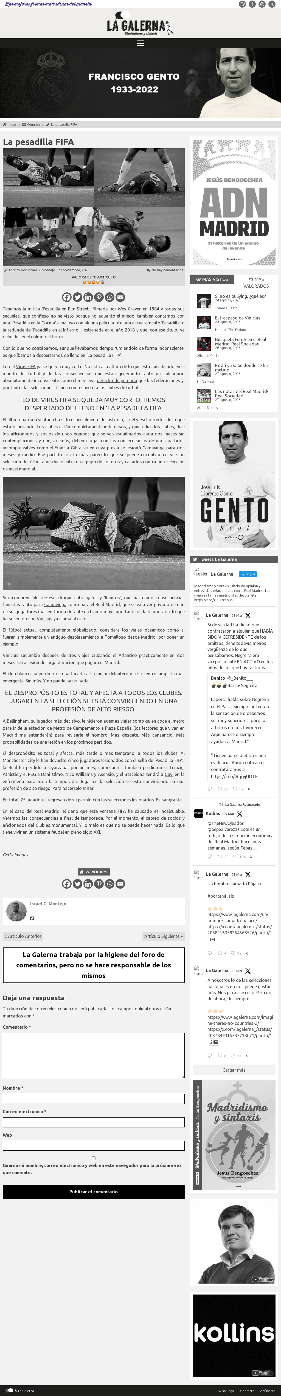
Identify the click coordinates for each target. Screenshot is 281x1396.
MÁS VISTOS (214, 279)
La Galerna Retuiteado (242, 804)
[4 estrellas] (98, 282)
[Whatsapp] (109, 297)
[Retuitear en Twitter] (221, 804)
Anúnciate (268, 1390)
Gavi (169, 774)
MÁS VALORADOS (256, 283)
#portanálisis (220, 896)
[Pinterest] (99, 297)
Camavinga (55, 604)
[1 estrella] (85, 282)
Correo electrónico (24, 1111)
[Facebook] (67, 297)
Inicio (12, 124)
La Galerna (205, 381)
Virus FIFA (26, 366)
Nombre (13, 1088)
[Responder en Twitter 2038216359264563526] (211, 954)
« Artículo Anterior (23, 936)
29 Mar (237, 615)
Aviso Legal (226, 1390)
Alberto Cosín (208, 355)
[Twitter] (77, 297)
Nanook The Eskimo (230, 329)
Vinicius (44, 618)
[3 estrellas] (93, 282)
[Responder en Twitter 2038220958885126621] (211, 789)
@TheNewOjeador (225, 823)
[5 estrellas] (102, 282)
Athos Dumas (207, 407)
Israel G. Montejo (41, 270)
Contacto (247, 1390)
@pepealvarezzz (223, 829)
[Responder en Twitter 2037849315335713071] (211, 1056)
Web (7, 1135)
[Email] (120, 297)
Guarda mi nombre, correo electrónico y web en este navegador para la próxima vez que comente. (92, 1169)
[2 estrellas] (89, 282)
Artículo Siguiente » (163, 936)
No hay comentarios (167, 270)
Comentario (17, 1027)
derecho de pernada (117, 380)
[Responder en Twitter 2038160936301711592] (211, 857)
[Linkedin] (88, 297)
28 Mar (237, 971)
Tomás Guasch (226, 308)
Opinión (33, 124)
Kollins (213, 813)
